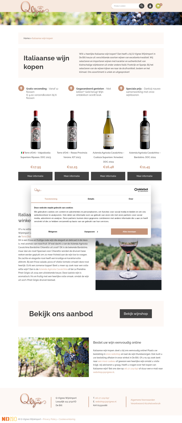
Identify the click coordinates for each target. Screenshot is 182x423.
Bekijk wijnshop (136, 314)
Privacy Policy (50, 419)
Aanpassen (89, 231)
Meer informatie (35, 176)
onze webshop (113, 354)
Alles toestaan (129, 231)
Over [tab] (131, 199)
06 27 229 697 (131, 368)
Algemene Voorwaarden (143, 400)
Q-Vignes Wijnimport (31, 419)
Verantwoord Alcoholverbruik (146, 403)
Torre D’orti (26, 236)
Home (27, 38)
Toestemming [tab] (51, 199)
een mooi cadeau (106, 361)
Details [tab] (91, 199)
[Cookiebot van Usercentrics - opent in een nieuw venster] (136, 190)
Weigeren (52, 231)
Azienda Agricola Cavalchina (53, 269)
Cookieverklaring (67, 419)
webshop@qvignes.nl (103, 372)
